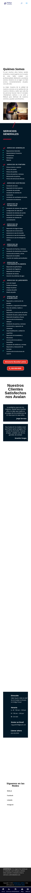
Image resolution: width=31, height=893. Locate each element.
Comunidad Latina (19, 885)
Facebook (10, 795)
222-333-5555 (16, 58)
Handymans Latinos (19, 883)
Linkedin (9, 800)
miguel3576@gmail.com (18, 725)
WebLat (9, 791)
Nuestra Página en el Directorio (15, 859)
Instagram (10, 805)
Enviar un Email (17, 722)
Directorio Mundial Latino (15, 362)
